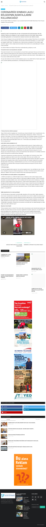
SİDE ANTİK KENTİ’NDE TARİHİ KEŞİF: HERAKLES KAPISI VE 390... (20, 446)
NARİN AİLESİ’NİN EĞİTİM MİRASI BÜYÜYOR (16, 434)
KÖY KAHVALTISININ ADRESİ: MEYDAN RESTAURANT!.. (26, 507)
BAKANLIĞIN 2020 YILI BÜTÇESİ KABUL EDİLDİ (37, 269)
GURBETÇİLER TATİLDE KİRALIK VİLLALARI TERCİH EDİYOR (37, 290)
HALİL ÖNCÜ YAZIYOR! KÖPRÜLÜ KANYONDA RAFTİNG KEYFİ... (26, 515)
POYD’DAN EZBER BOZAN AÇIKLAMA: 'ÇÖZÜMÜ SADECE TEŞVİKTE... (21, 428)
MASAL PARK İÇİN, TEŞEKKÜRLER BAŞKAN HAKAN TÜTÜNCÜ (26, 500)
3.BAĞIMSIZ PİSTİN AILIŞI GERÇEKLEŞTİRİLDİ (21, 263)
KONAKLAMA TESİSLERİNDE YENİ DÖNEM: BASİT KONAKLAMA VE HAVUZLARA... (23, 440)
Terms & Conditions (40, 524)
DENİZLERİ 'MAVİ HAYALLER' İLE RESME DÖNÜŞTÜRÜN (14, 245)
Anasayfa (2, 5)
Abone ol (42, 507)
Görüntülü (6, 5)
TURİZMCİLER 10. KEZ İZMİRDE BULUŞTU (6, 255)
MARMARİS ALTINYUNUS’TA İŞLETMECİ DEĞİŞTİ (33, 244)
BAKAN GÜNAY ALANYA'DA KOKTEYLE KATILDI (22, 275)
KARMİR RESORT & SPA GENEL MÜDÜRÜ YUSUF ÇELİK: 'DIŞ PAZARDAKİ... (22, 422)
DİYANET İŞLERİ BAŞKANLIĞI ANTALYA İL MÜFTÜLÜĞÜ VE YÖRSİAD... (7, 276)
